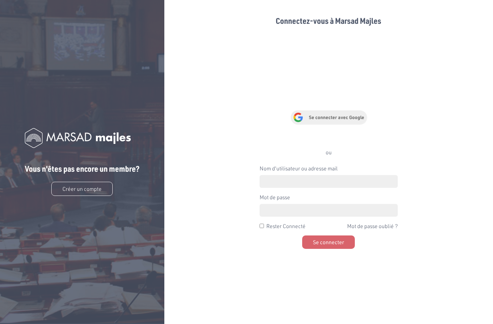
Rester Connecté (286, 225)
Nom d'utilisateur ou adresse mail (299, 168)
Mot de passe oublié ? (372, 225)
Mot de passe (275, 197)
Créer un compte (82, 188)
